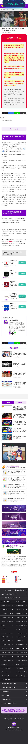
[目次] (25, 736)
